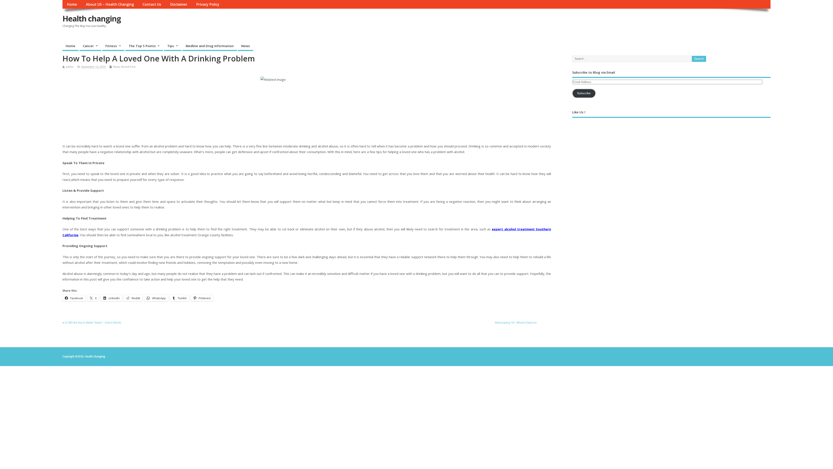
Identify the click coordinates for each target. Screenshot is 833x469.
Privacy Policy (207, 4)
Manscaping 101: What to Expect (515, 322)
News (245, 46)
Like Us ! (578, 112)
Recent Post (128, 67)
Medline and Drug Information (210, 46)
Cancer (88, 46)
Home (72, 4)
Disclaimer (178, 4)
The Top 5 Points (142, 46)
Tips (170, 46)
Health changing (91, 18)
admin (70, 67)
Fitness (111, 46)
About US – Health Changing (110, 4)
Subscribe (584, 93)
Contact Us (152, 4)
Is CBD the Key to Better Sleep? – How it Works (93, 322)
